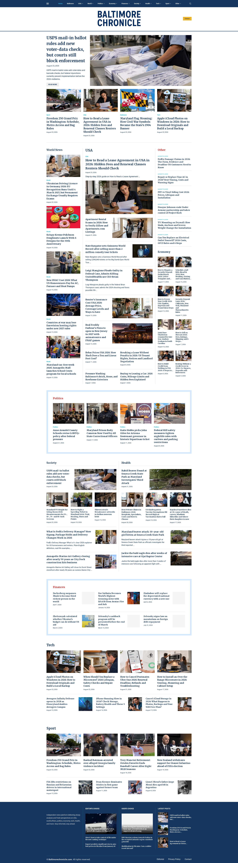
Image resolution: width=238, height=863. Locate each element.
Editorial (160, 859)
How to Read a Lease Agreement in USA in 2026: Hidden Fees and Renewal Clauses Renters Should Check (99, 125)
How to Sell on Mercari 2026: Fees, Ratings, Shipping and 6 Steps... (182, 337)
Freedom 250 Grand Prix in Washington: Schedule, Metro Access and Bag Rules (63, 763)
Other (177, 3)
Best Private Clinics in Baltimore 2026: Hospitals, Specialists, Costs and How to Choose (131, 514)
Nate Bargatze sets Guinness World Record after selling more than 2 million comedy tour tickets (105, 248)
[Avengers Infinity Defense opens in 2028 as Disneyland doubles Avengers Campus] (85, 704)
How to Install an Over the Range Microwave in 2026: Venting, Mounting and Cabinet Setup (172, 681)
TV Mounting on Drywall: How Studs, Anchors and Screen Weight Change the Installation (174, 225)
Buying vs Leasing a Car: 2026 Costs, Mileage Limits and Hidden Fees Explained (136, 376)
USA (79, 3)
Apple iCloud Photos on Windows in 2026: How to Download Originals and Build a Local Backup (60, 681)
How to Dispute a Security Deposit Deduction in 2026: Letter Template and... (165, 274)
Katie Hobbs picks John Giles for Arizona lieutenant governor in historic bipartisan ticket (134, 435)
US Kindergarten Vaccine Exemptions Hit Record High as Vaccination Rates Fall (156, 513)
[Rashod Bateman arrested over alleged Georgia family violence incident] (100, 752)
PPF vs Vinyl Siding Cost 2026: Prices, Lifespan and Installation (173, 195)
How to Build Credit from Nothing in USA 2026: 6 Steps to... (165, 367)
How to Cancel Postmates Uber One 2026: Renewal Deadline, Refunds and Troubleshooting (134, 681)
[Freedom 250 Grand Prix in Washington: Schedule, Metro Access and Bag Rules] (63, 111)
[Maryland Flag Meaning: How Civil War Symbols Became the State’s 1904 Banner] (137, 111)
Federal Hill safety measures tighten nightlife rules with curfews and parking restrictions (166, 436)
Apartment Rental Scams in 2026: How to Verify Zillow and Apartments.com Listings (96, 225)
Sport (167, 3)
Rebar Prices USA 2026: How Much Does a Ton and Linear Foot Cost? (100, 355)
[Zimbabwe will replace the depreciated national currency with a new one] (179, 598)
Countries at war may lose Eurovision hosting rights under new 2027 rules (61, 325)
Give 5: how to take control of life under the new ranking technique (100, 839)
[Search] (190, 4)
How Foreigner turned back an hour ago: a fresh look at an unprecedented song (136, 829)
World (90, 3)
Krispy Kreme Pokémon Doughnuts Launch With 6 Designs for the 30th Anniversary (61, 239)
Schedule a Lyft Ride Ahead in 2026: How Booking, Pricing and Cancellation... (183, 274)
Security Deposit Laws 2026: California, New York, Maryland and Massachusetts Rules (183, 305)
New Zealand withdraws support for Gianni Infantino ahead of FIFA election (173, 763)
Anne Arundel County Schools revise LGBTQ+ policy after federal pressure (66, 435)
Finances (124, 3)
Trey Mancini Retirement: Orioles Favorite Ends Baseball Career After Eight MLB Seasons (135, 765)
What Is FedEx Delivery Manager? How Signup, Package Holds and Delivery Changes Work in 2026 (68, 534)
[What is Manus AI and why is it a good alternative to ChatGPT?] (101, 824)
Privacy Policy (174, 859)
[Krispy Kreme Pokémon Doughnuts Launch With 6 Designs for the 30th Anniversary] (63, 227)
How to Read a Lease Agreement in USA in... (178, 842)
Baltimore (70, 3)
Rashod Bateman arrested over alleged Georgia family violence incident (99, 763)
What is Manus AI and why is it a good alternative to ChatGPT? (100, 830)
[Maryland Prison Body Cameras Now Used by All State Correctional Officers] (102, 422)
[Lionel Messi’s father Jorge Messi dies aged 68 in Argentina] (185, 787)
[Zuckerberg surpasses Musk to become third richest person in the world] (88, 598)
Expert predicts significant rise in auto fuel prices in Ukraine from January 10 (100, 845)
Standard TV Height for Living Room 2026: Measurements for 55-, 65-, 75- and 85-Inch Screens (57, 514)
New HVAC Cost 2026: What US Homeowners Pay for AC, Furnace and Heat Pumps (62, 283)
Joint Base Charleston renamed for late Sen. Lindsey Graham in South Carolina (165, 338)
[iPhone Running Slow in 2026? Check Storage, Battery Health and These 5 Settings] (135, 704)
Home (60, 3)
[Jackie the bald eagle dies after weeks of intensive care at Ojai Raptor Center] (181, 558)
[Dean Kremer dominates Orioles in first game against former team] (135, 787)
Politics (100, 3)
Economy (112, 3)
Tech (157, 3)
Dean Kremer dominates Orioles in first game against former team (109, 785)
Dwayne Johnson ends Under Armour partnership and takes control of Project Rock (174, 210)
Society (136, 3)
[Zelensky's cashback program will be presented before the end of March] (133, 621)
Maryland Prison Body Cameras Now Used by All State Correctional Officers (102, 433)
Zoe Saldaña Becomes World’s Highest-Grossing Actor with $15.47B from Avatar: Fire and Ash (111, 599)
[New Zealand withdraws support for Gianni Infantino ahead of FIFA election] (174, 752)
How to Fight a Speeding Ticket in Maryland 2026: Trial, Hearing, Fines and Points (80, 514)
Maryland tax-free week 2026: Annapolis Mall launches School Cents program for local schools (61, 369)
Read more (52, 84)
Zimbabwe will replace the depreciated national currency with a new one (156, 596)
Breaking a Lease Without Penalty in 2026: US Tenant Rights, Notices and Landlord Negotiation (136, 357)
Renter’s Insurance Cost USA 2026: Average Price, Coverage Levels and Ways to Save (97, 306)
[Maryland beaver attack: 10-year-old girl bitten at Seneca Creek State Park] (181, 537)
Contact (187, 18)
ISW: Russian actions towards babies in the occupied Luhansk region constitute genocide (137, 840)
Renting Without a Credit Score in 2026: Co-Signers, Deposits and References (183, 368)
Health (147, 3)
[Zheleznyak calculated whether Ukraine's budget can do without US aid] (88, 621)
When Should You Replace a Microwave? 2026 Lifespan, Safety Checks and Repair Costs (98, 681)
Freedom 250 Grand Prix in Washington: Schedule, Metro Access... (180, 830)
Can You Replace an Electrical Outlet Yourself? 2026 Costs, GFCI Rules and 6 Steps (173, 240)
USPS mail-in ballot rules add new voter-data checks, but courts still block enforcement (66, 49)
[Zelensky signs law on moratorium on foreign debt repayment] (179, 621)
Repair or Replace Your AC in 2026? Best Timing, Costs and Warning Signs (173, 180)
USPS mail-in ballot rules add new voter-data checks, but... (180, 817)
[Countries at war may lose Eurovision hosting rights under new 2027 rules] (63, 313)
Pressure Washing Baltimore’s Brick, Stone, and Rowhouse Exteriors (101, 376)
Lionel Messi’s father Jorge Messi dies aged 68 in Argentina (160, 785)
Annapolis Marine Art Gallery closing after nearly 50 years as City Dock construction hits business (68, 559)
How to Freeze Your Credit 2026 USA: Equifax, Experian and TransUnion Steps (166, 303)
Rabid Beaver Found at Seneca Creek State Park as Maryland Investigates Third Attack (134, 477)
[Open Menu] (47, 3)
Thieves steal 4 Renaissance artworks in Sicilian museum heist (105, 513)
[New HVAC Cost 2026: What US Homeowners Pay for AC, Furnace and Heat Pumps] (63, 271)
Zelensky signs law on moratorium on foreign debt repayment (156, 619)
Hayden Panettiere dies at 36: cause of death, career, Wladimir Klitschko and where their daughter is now (180, 514)
